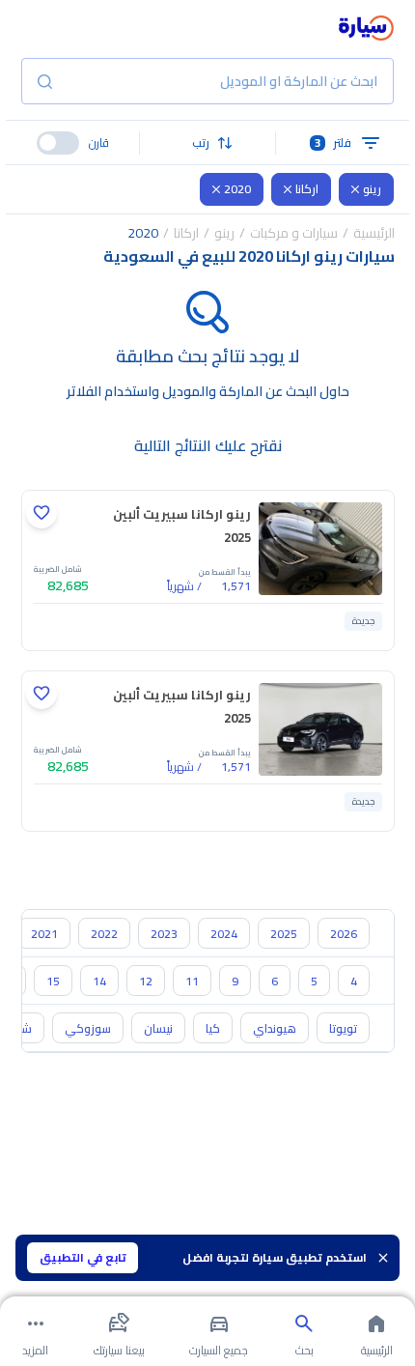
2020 (237, 189)
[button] (207, 143)
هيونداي (274, 1028)
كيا (213, 1028)
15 (53, 981)
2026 (343, 934)
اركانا (306, 189)
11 (192, 981)
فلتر (333, 142)
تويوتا (343, 1028)
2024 (223, 934)
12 (145, 981)
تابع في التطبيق (83, 1257)
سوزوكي (88, 1028)
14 (99, 981)
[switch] (58, 143)
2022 (104, 934)
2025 (283, 934)
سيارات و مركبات (294, 232)
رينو (372, 189)
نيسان (158, 1028)
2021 (44, 934)
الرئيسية (374, 232)
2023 (164, 934)
